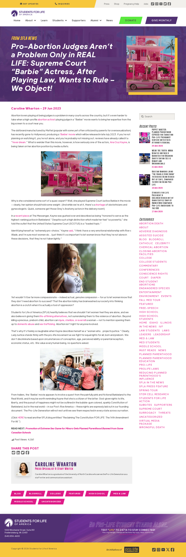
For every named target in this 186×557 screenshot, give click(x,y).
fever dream (19, 142)
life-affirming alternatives (53, 316)
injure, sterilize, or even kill (72, 320)
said (71, 230)
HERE (21, 417)
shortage (100, 204)
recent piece (22, 215)
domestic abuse (26, 324)
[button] (62, 4)
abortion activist (46, 119)
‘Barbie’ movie (67, 134)
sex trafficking (47, 324)
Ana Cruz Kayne (118, 142)
